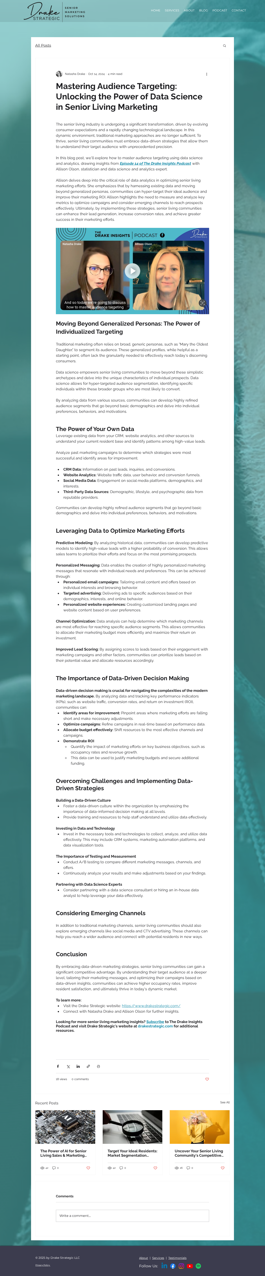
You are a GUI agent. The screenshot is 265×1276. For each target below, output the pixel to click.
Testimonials (177, 1258)
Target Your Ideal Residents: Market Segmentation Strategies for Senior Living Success (132, 1153)
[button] (224, 45)
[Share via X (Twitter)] (68, 1066)
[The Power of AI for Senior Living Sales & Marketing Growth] (65, 1127)
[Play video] (132, 271)
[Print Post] (98, 1066)
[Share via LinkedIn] (78, 1066)
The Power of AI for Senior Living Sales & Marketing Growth (63, 1153)
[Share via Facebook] (58, 1066)
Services (158, 1258)
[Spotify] (198, 1266)
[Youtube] (189, 1266)
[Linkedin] (164, 1266)
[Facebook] (172, 1266)
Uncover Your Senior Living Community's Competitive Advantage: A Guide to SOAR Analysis (199, 1153)
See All (225, 1102)
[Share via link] (88, 1066)
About (143, 1258)
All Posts (43, 45)
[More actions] (206, 73)
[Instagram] (181, 1266)
